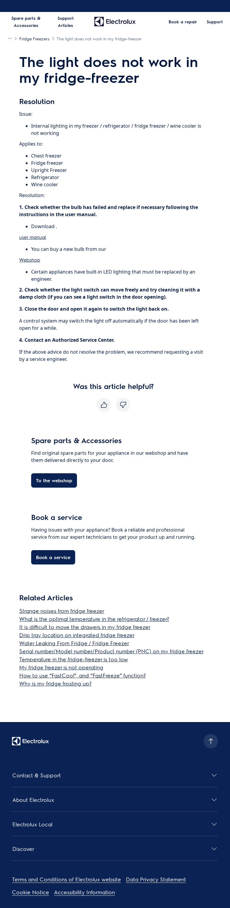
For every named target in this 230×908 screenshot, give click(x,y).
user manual (32, 237)
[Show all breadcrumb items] (9, 38)
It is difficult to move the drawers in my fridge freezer (84, 626)
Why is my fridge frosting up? (55, 683)
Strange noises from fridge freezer (61, 610)
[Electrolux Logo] (30, 741)
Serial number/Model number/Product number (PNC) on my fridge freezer (111, 651)
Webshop (29, 260)
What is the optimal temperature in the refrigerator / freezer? (94, 618)
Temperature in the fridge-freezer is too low (73, 659)
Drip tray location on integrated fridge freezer (76, 634)
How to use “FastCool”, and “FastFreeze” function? (82, 675)
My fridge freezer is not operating (61, 667)
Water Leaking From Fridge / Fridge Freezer (74, 643)
